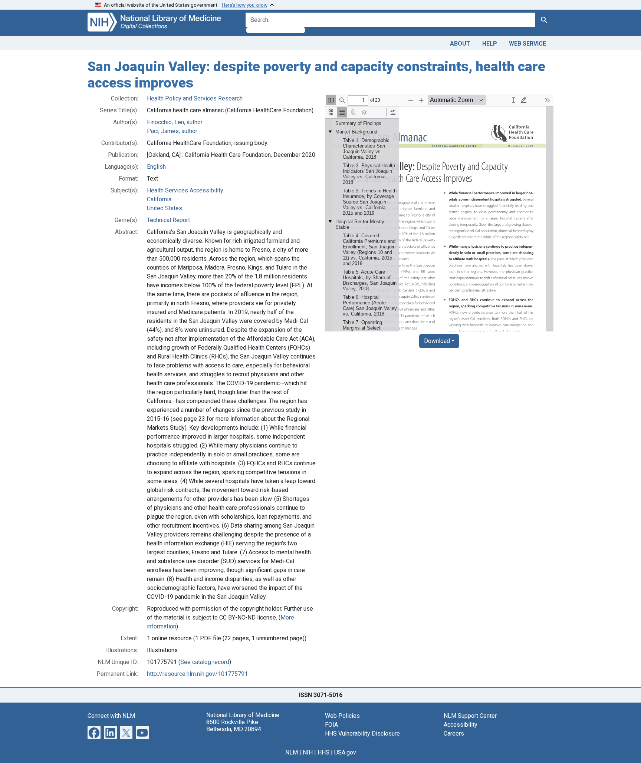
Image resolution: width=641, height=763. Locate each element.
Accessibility (460, 724)
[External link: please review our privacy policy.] (94, 732)
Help (489, 43)
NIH (308, 752)
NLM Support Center (470, 715)
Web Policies (342, 715)
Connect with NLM (111, 715)
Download (437, 340)
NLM (291, 752)
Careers (454, 733)
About (460, 43)
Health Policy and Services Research (195, 98)
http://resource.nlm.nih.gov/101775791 (197, 673)
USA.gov (345, 752)
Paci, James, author (172, 131)
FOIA (331, 724)
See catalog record (204, 661)
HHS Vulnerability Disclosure (362, 733)
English (156, 166)
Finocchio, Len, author (175, 122)
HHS (323, 752)
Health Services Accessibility (185, 190)
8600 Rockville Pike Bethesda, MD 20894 (233, 726)
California (159, 199)
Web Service (527, 43)
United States (164, 208)
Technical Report (168, 220)
